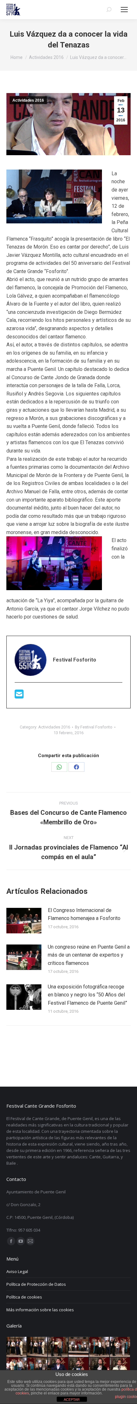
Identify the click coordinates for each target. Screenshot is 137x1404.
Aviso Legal (17, 1271)
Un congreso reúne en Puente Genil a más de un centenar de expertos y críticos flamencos (89, 955)
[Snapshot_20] (120, 1347)
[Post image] (23, 920)
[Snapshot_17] (58, 1367)
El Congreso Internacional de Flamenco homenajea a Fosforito (84, 914)
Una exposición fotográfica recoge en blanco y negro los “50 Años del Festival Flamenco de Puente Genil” (87, 995)
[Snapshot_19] (16, 1367)
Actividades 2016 (28, 100)
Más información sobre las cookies (40, 1310)
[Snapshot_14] (120, 1367)
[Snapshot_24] (58, 1347)
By (93, 727)
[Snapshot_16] (78, 1367)
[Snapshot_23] (78, 1347)
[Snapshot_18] (37, 1367)
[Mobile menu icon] (124, 9)
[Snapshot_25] (37, 1347)
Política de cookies (24, 1297)
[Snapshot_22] (99, 1347)
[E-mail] (19, 696)
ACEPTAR (72, 1399)
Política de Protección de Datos (36, 1284)
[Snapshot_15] (99, 1367)
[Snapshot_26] (16, 1347)
